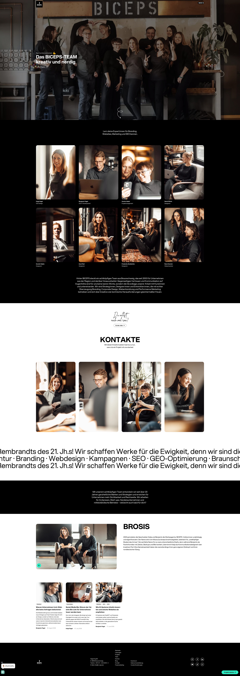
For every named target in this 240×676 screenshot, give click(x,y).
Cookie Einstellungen (137, 665)
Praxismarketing (119, 665)
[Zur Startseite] (39, 4)
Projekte (117, 655)
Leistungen (118, 652)
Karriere (117, 659)
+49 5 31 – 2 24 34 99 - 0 (101, 663)
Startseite (117, 650)
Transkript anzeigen (68, 364)
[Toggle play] (39, 565)
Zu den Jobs (119, 325)
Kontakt (117, 663)
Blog (116, 661)
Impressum (134, 661)
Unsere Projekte (41, 67)
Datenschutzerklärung (137, 663)
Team (116, 657)
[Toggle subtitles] (73, 428)
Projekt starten (229, 672)
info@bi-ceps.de (99, 665)
